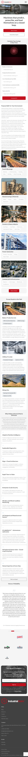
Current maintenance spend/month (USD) (10, 84)
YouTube (3, 744)
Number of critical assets (7, 66)
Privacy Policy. (18, 691)
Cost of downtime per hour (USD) (9, 78)
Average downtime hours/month (8, 72)
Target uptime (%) (6, 90)
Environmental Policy (5, 751)
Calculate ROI (14, 98)
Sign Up (14, 684)
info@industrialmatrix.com (7, 731)
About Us (3, 711)
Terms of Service (4, 753)
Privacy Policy (4, 749)
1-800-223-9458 (5, 728)
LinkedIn (3, 742)
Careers (3, 714)
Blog (2, 709)
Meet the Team (4, 718)
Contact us (3, 716)
